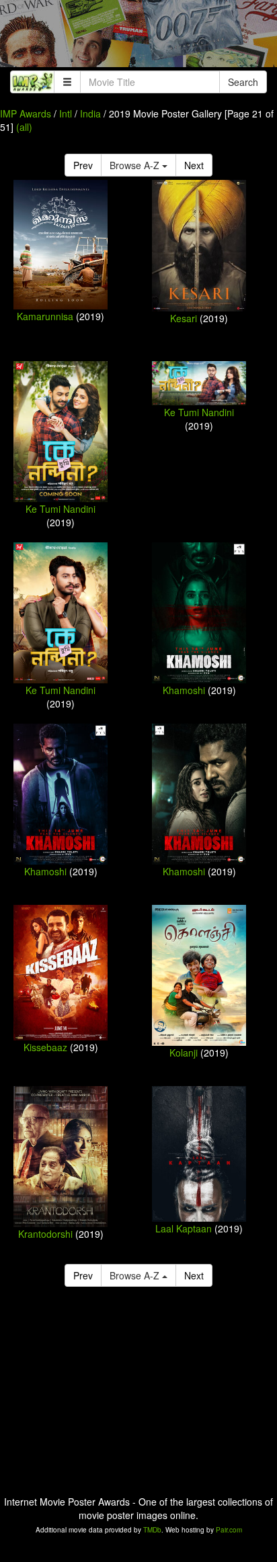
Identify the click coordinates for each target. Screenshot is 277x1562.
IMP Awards (25, 113)
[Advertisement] (138, 36)
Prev (83, 165)
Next (194, 165)
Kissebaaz (45, 1047)
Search (243, 82)
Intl (65, 113)
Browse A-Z (136, 165)
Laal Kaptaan (183, 1228)
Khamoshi (184, 690)
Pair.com (229, 1529)
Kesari (183, 318)
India (90, 113)
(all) (24, 127)
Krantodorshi (45, 1233)
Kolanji (183, 1052)
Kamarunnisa (45, 316)
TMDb (152, 1529)
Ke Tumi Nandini (60, 509)
